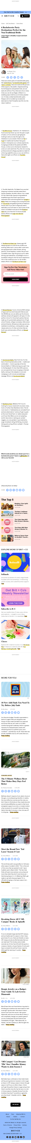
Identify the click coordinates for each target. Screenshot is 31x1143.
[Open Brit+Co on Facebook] (7, 1137)
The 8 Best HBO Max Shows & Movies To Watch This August (21, 528)
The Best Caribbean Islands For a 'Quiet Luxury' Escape (21, 512)
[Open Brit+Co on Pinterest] (10, 1137)
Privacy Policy (17, 1125)
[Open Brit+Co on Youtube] (16, 1137)
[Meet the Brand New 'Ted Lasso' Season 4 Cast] (15, 836)
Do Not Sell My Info (15, 1119)
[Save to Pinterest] (11, 77)
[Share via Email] (18, 77)
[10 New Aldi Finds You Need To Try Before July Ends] (15, 689)
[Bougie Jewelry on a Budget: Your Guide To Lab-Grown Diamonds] (15, 976)
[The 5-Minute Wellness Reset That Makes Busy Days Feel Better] (15, 759)
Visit (2, 583)
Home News (19, 23)
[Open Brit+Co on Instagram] (13, 1137)
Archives (24, 1125)
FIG (24, 139)
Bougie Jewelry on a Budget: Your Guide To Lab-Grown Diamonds (13, 991)
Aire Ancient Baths (8, 360)
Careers (15, 1116)
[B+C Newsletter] (15, 597)
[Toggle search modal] (18, 16)
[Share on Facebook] (7, 77)
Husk (2, 141)
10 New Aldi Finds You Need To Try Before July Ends (15, 703)
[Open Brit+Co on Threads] (18, 1137)
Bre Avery (5, 709)
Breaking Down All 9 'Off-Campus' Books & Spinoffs (13, 920)
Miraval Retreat (7, 310)
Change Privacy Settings (15, 1127)
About (7, 1114)
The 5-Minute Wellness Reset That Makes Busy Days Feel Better (14, 781)
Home (3, 23)
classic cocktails (6, 85)
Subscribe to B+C (8, 609)
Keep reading (5, 735)
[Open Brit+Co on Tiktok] (21, 1137)
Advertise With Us (20, 1114)
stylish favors (8, 83)
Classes (4, 641)
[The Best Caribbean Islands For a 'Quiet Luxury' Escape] (7, 514)
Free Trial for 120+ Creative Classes (14, 12)
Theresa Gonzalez (7, 787)
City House (6, 203)
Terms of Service (7, 1125)
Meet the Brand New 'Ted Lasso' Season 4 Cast (12, 850)
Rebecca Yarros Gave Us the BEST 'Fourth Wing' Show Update (21, 536)
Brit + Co (5, 998)
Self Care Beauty (10, 23)
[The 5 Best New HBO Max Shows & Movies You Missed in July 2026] (7, 522)
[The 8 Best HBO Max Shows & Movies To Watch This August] (7, 530)
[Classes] (15, 629)
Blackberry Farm (7, 404)
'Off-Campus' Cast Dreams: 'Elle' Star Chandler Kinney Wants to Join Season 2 (13, 1064)
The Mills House (7, 131)
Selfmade (5, 574)
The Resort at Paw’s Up (9, 243)
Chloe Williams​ (6, 855)
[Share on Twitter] (14, 77)
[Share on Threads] (21, 77)
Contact (23, 1116)
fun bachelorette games (19, 83)
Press (12, 1114)
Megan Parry (12, 71)
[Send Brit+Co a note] (24, 1137)
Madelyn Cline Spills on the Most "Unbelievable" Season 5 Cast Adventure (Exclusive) (22, 504)
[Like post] (23, 490)
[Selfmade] (15, 562)
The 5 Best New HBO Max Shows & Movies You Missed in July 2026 (21, 520)
